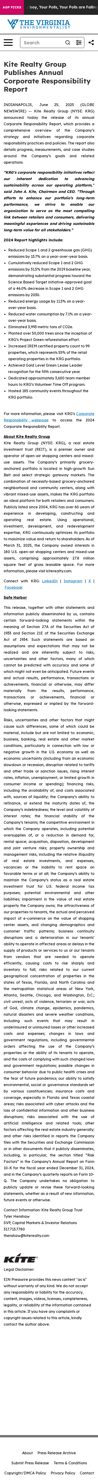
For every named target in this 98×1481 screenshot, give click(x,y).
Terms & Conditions (70, 1463)
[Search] (67, 42)
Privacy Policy (63, 1473)
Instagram (73, 581)
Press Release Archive (56, 1453)
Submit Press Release (30, 1463)
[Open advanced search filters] (78, 42)
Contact (87, 1473)
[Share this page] (91, 42)
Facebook (14, 587)
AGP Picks (12, 7)
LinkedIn (50, 581)
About (27, 1453)
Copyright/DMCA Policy (25, 1473)
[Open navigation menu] (8, 42)
